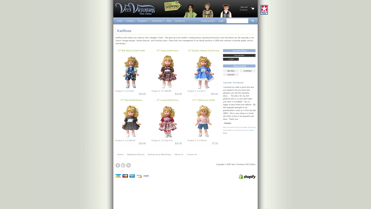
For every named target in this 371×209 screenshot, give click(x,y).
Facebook (118, 165)
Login (220, 21)
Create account (208, 21)
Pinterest (123, 165)
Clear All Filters (239, 55)
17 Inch (231, 59)
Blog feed (128, 165)
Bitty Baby (230, 71)
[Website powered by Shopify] (244, 178)
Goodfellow (248, 71)
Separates (231, 74)
